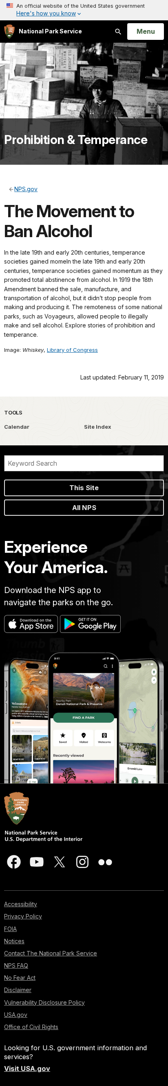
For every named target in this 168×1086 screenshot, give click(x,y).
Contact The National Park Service (50, 953)
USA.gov (15, 1014)
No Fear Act (19, 977)
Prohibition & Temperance (75, 139)
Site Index (97, 426)
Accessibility (20, 904)
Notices (14, 941)
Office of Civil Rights (31, 1026)
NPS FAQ (16, 965)
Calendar (16, 426)
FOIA (10, 928)
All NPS (84, 508)
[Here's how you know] (84, 10)
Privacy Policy (23, 916)
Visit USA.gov (27, 1068)
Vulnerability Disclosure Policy (44, 1002)
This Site (84, 488)
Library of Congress (72, 350)
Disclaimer (17, 989)
